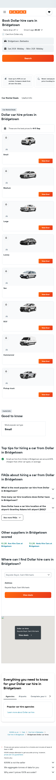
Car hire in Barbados (35, 732)
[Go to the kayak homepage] (17, 12)
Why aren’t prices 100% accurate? (20, 772)
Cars (23, 732)
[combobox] (11, 30)
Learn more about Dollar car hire (20, 712)
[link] (28, 595)
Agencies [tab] (10, 696)
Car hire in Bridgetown (16, 735)
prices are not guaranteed (13, 755)
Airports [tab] (22, 696)
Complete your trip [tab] (39, 696)
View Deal (45, 161)
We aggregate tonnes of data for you (21, 767)
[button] (5, 12)
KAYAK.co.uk (13, 732)
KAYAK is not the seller (14, 762)
